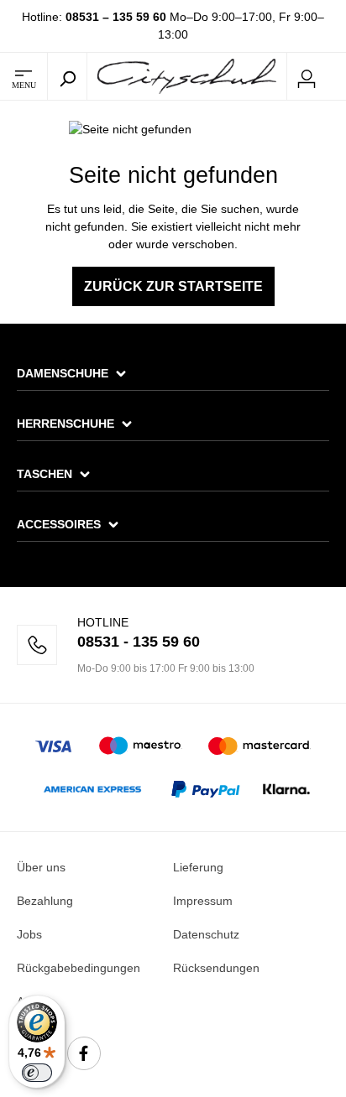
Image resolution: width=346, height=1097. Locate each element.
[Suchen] (67, 76)
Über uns (41, 867)
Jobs (29, 934)
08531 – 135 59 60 (116, 16)
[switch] (37, 1072)
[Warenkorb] (336, 77)
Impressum (203, 900)
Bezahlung (45, 900)
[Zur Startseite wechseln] (186, 75)
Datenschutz (206, 934)
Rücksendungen (216, 968)
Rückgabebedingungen (78, 968)
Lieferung (198, 867)
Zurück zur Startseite (173, 286)
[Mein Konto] (306, 76)
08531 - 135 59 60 (138, 641)
